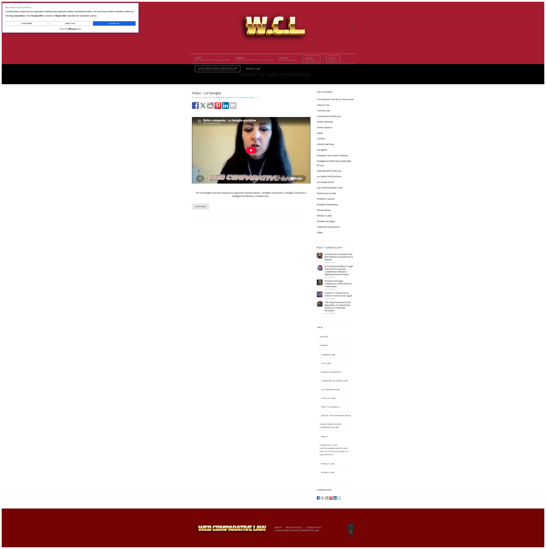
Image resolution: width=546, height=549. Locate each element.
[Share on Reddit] (210, 105)
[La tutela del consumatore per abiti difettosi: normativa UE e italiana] (319, 256)
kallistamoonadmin (224, 97)
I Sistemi (321, 138)
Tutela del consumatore (328, 226)
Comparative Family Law (329, 116)
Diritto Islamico (324, 127)
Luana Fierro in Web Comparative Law (330, 425)
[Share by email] (233, 105)
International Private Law (329, 170)
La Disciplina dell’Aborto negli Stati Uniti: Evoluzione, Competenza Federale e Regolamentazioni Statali (339, 270)
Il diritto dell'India (325, 144)
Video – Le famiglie (206, 93)
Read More (200, 206)
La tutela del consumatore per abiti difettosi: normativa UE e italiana (339, 257)
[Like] (258, 97)
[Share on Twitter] (202, 105)
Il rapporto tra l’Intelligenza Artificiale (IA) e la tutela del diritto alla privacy (334, 450)
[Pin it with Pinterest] (218, 105)
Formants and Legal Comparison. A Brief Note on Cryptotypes (338, 284)
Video (251, 97)
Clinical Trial (323, 105)
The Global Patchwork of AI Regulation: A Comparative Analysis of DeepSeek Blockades (338, 306)
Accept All (114, 23)
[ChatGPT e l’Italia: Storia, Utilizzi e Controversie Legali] (319, 294)
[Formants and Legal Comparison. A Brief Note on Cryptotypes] (319, 282)
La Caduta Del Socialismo (329, 176)
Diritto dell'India (325, 121)
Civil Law (326, 363)
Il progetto (322, 149)
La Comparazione (241, 97)
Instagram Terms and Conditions (332, 155)
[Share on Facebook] (195, 105)
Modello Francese (325, 198)
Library (324, 345)
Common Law (323, 110)
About (324, 437)
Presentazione (324, 210)
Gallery (324, 337)
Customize (26, 23)
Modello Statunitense (327, 204)
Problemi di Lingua (326, 221)
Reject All (70, 23)
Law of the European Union (330, 187)
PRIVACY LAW (324, 215)
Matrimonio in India (326, 193)
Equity (320, 133)
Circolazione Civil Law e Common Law (335, 99)
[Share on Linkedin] (225, 105)
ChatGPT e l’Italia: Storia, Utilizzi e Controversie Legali (338, 294)
